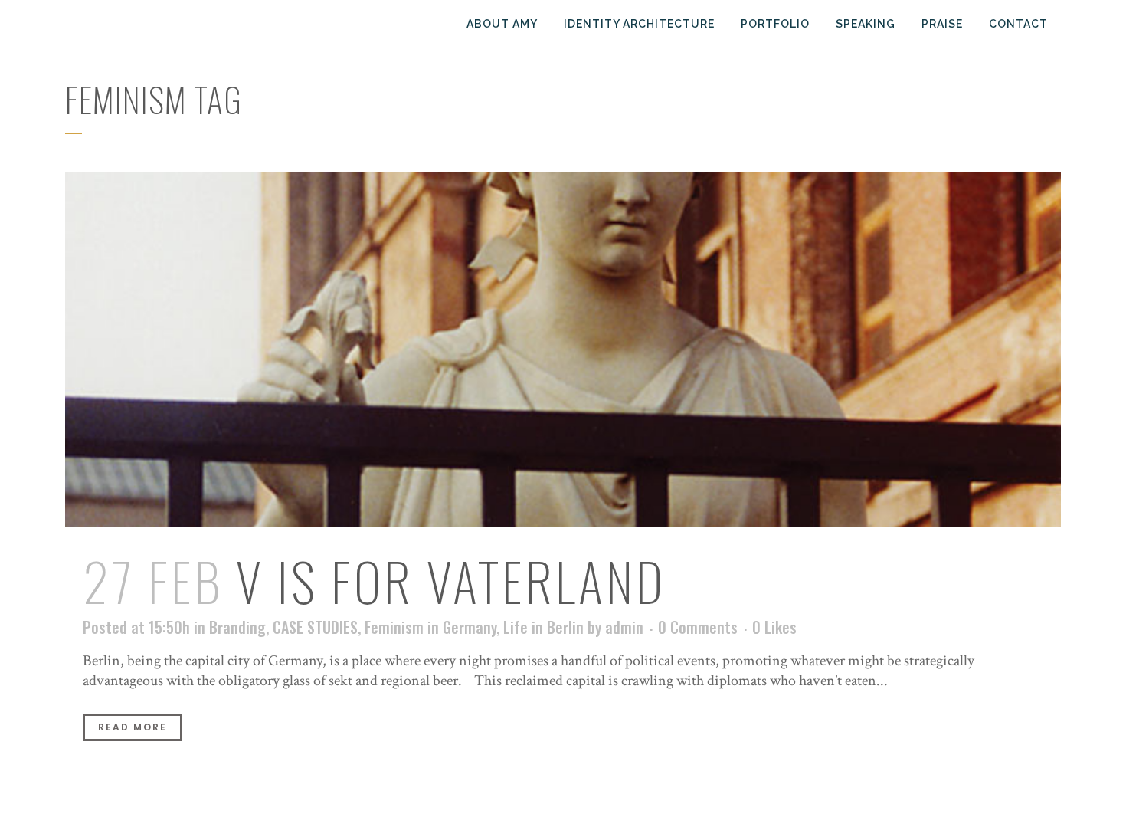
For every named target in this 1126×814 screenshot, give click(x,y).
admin (624, 626)
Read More (132, 727)
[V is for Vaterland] (563, 349)
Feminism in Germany (430, 626)
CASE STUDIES (315, 626)
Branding (237, 626)
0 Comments (698, 626)
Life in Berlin (543, 626)
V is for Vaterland (451, 580)
